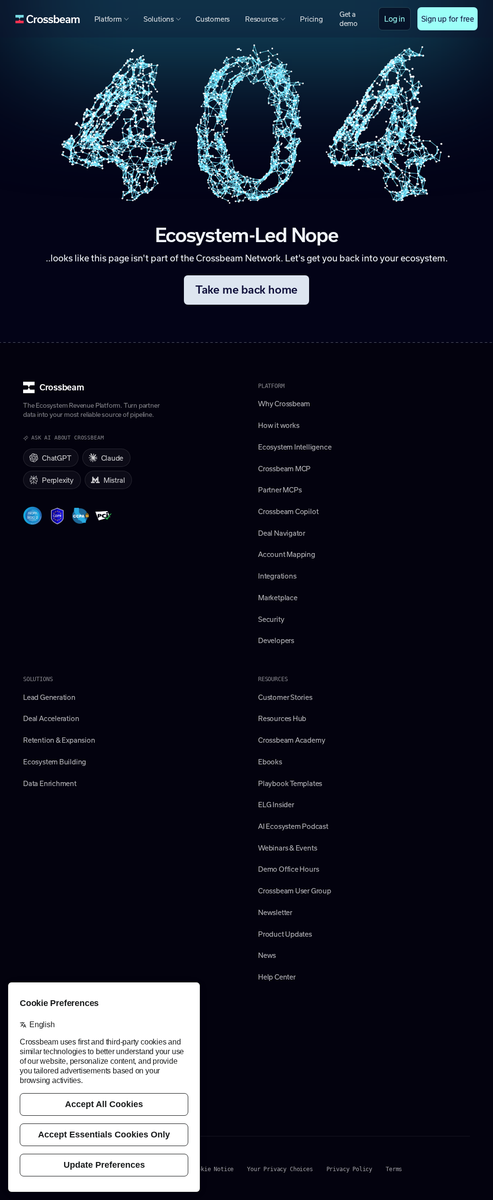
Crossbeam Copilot (288, 511)
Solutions (158, 19)
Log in (394, 18)
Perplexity (58, 480)
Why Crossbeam (284, 403)
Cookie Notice (212, 1169)
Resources (261, 19)
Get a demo (348, 18)
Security (271, 619)
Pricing (311, 19)
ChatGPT (56, 458)
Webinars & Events (287, 847)
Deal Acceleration (51, 718)
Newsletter (275, 912)
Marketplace (278, 597)
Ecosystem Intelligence (294, 447)
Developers (276, 640)
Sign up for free (447, 18)
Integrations (277, 576)
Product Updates (285, 934)
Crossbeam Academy (291, 740)
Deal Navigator (281, 533)
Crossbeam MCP (284, 468)
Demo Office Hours (288, 869)
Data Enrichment (50, 783)
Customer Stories (285, 697)
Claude (112, 458)
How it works (278, 425)
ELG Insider (276, 804)
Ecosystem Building (54, 761)
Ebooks (270, 761)
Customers (212, 19)
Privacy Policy (349, 1169)
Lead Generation (49, 697)
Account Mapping (286, 554)
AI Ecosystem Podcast (293, 826)
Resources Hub (282, 718)
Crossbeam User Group (294, 890)
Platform (108, 19)
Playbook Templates (290, 783)
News (267, 955)
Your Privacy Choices (279, 1169)
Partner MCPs (279, 489)
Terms (394, 1169)
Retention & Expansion (59, 740)
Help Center (277, 976)
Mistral (114, 480)
